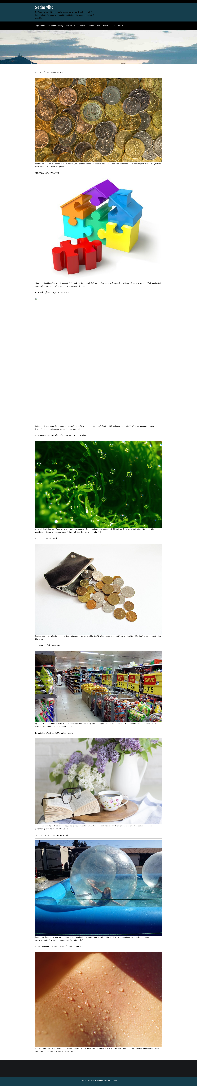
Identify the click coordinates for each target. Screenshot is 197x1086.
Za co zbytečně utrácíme (47, 645)
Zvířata (120, 25)
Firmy (60, 25)
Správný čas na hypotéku (47, 173)
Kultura (69, 25)
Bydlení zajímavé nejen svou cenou (52, 292)
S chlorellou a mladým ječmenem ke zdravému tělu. (61, 435)
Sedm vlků (44, 7)
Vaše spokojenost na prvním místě (51, 835)
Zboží (105, 25)
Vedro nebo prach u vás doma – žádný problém (58, 946)
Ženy (112, 25)
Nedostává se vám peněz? (47, 538)
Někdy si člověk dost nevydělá (50, 72)
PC (75, 25)
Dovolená (52, 25)
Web (98, 25)
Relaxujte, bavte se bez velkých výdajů (54, 733)
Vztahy (91, 25)
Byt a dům (40, 25)
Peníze (82, 25)
